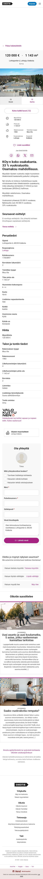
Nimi (6, 487)
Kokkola (29, 138)
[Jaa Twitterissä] (25, 155)
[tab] (10, 101)
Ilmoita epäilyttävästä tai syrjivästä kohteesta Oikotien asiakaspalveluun (21, 751)
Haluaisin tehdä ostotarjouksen (20, 483)
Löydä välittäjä (32, 576)
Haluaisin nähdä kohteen (17, 479)
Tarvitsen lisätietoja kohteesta (19, 475)
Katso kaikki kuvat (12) (21, 111)
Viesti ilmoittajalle (11, 520)
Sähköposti (9, 509)
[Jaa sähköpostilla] (32, 155)
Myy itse (35, 584)
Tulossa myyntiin (31, 568)
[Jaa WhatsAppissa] (18, 155)
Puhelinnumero (11, 498)
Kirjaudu (32, 4)
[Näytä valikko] (39, 3)
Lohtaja (16, 138)
